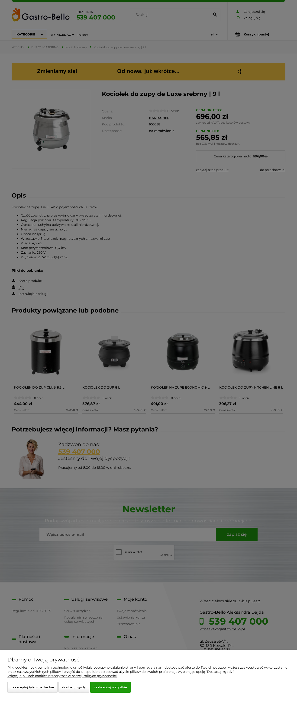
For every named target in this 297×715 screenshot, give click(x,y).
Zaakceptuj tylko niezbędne (32, 687)
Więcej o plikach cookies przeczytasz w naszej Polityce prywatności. (62, 676)
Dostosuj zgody (74, 687)
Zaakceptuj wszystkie (110, 687)
